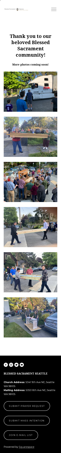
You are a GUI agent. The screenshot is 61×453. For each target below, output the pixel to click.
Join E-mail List (21, 435)
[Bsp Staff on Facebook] (6, 365)
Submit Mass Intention (26, 420)
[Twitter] (16, 365)
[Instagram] (11, 365)
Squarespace (26, 446)
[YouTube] (22, 365)
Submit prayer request (27, 406)
